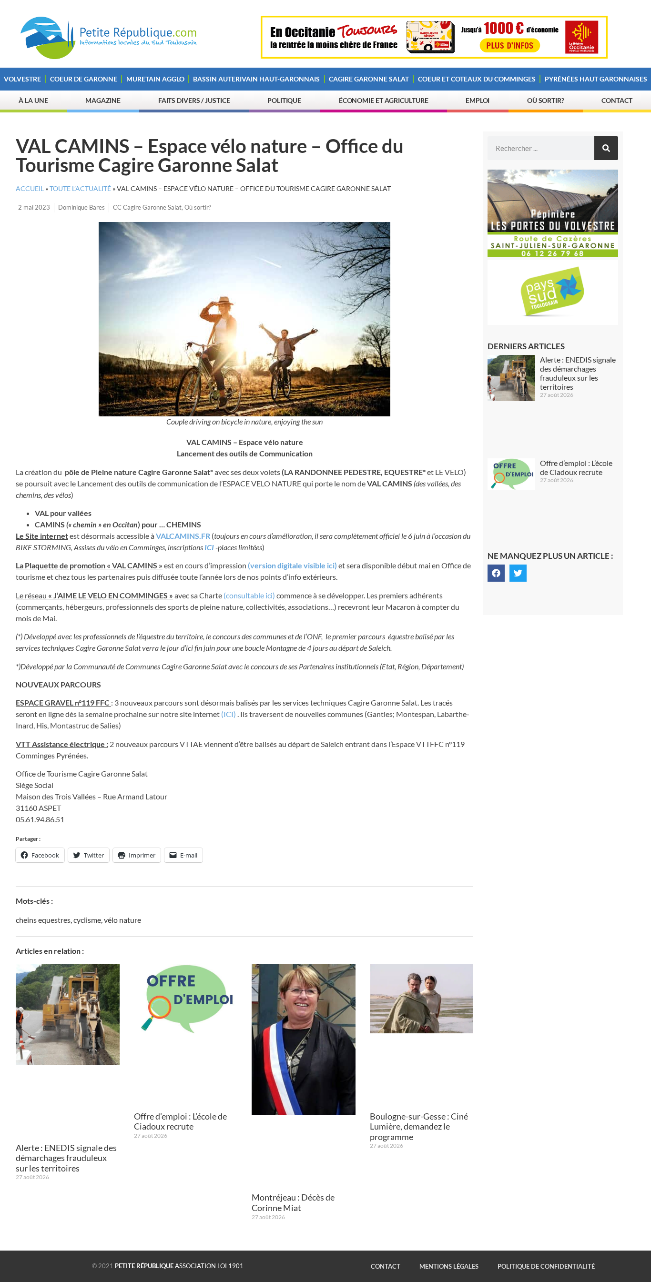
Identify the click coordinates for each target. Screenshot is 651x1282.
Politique (284, 100)
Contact (616, 100)
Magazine (103, 100)
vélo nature (122, 919)
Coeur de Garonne (83, 79)
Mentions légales (448, 1266)
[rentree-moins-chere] (434, 56)
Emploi (477, 100)
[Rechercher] (606, 148)
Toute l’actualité (80, 188)
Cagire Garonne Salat (369, 79)
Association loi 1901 (179, 1266)
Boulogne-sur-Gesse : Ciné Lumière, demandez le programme (419, 1126)
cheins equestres (43, 919)
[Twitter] (518, 573)
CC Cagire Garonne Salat (147, 207)
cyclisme (87, 919)
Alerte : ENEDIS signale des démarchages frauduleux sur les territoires (66, 1157)
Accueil (30, 188)
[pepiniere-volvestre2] (553, 254)
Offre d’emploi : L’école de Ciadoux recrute (180, 1121)
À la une (33, 100)
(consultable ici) (249, 595)
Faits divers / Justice (194, 100)
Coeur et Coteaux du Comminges (477, 79)
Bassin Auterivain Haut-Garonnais (256, 79)
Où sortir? (545, 100)
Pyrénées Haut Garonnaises (596, 79)
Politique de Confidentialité (546, 1266)
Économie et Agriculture (383, 100)
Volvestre (22, 79)
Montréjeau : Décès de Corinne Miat (293, 1202)
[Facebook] (496, 573)
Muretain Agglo (155, 79)
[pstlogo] (553, 322)
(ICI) (228, 713)
